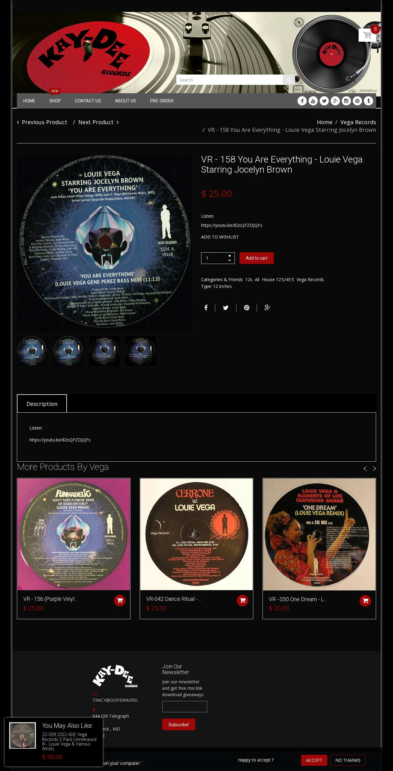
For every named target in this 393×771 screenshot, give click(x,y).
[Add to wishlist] (21, 485)
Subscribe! (179, 724)
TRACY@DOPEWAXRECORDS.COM (127, 700)
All (257, 279)
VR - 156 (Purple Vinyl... (50, 599)
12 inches (222, 286)
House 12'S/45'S (278, 279)
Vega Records (358, 122)
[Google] (335, 100)
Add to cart (256, 258)
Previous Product (44, 122)
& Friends (233, 279)
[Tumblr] (368, 100)
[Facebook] (302, 100)
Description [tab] (41, 403)
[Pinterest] (357, 100)
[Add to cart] (120, 600)
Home (325, 122)
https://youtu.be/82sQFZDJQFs (231, 225)
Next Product (96, 122)
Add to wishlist (220, 237)
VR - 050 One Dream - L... (298, 599)
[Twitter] (324, 100)
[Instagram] (346, 100)
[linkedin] (313, 100)
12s (248, 279)
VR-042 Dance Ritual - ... (173, 599)
